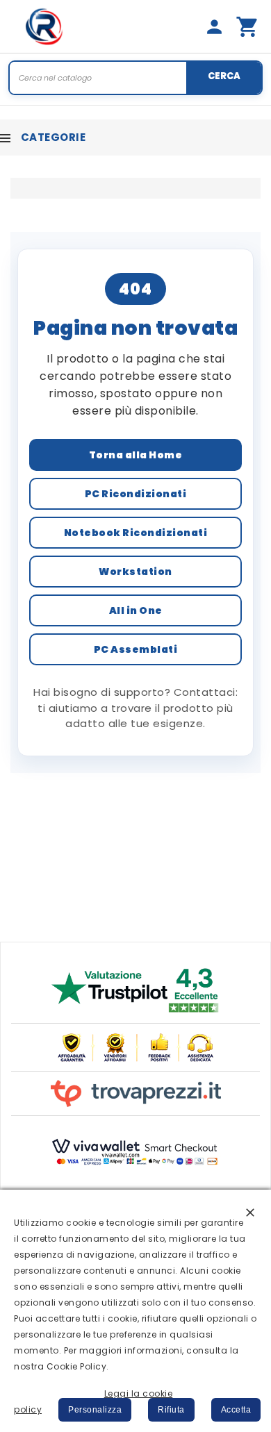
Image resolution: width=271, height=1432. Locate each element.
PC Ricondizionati (136, 494)
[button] (250, 1211)
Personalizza (95, 1410)
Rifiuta (171, 1410)
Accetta (236, 1410)
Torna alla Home (136, 455)
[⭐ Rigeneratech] (44, 26)
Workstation (135, 571)
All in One (136, 610)
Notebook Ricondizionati (136, 533)
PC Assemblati (136, 649)
